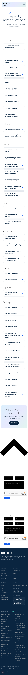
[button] (23, 4)
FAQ (14, 575)
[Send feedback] (3, 672)
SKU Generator (5, 624)
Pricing (3, 570)
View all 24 (11, 611)
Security (3, 578)
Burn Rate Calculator (6, 637)
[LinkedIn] (21, 591)
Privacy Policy (9, 668)
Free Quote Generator (6, 617)
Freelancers (4, 599)
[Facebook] (18, 591)
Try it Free (14, 422)
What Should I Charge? (6, 630)
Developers (16, 570)
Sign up (3, 588)
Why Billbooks (5, 575)
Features (3, 568)
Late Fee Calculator (6, 653)
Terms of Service (17, 668)
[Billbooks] (14, 553)
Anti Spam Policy (5, 672)
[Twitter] (14, 591)
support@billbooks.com (20, 585)
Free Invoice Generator (7, 614)
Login (2, 585)
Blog (14, 573)
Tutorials (15, 568)
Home (2, 668)
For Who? (4, 573)
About (14, 578)
